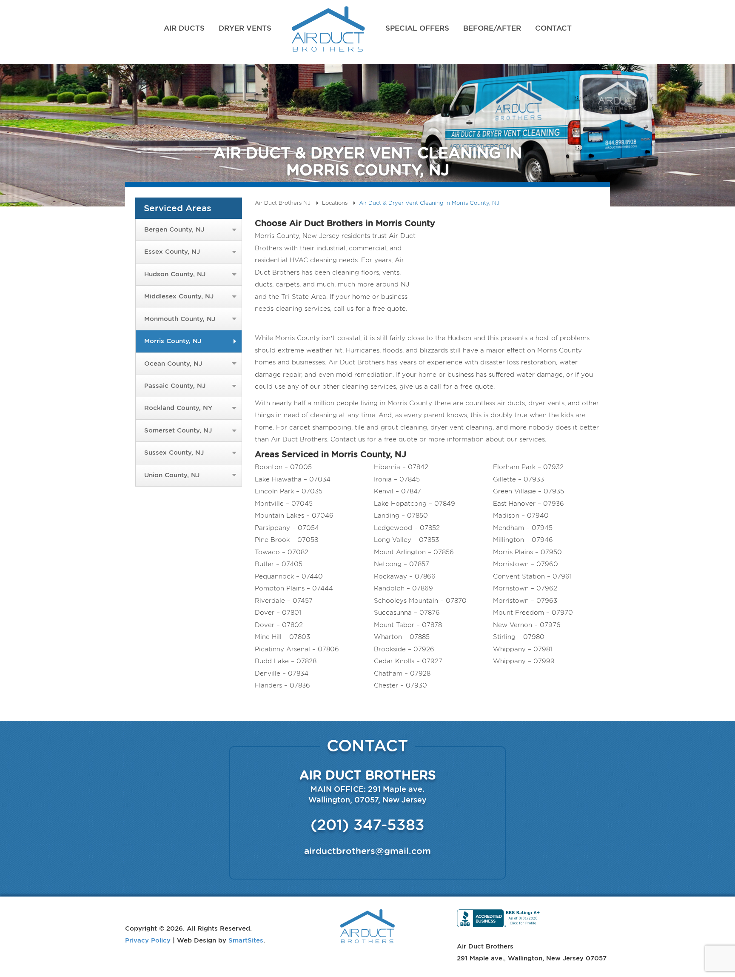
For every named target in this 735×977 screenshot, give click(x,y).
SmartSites (245, 940)
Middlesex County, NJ (179, 296)
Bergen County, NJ (174, 229)
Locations (335, 203)
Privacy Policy (148, 940)
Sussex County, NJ (174, 452)
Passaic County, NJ (174, 386)
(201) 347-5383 (367, 825)
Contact (553, 28)
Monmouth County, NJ (179, 319)
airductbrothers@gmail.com (367, 850)
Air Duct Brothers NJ (328, 31)
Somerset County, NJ (178, 430)
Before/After (492, 28)
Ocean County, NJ (173, 363)
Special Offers (417, 28)
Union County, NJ (171, 475)
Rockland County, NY (178, 408)
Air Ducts (184, 28)
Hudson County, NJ (174, 274)
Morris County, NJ (172, 341)
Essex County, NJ (172, 251)
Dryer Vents (245, 28)
